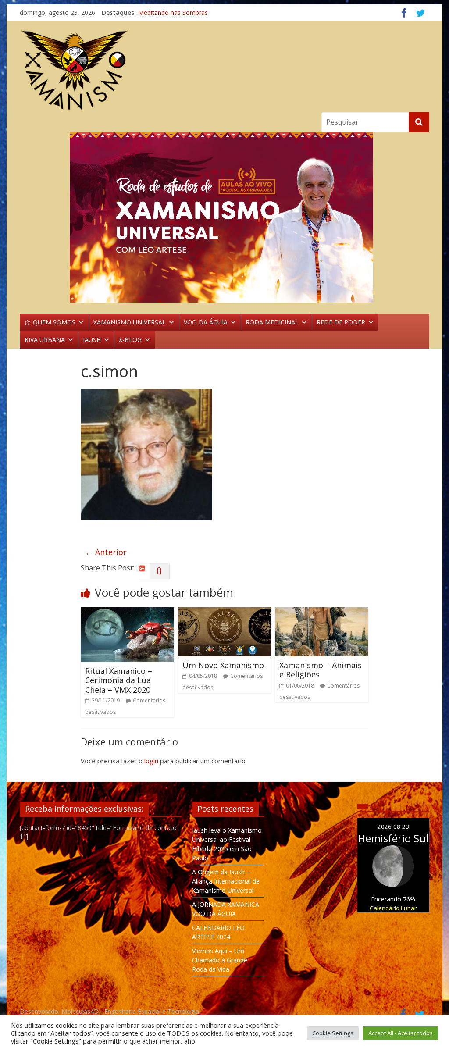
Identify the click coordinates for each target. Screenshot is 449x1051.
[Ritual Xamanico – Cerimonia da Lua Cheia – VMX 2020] (127, 612)
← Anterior (106, 552)
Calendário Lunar (393, 908)
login (151, 760)
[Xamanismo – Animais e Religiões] (321, 612)
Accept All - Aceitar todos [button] (400, 1033)
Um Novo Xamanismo (223, 665)
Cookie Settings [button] (332, 1033)
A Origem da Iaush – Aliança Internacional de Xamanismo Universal (226, 881)
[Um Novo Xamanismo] (224, 612)
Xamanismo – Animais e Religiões (320, 670)
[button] (224, 217)
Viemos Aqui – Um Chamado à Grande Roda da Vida (219, 960)
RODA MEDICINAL (272, 322)
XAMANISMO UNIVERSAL (129, 322)
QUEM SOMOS (54, 322)
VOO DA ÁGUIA (206, 322)
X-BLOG (130, 339)
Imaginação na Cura (166, 12)
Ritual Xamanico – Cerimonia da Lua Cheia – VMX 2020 (118, 680)
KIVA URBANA (45, 339)
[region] (224, 217)
